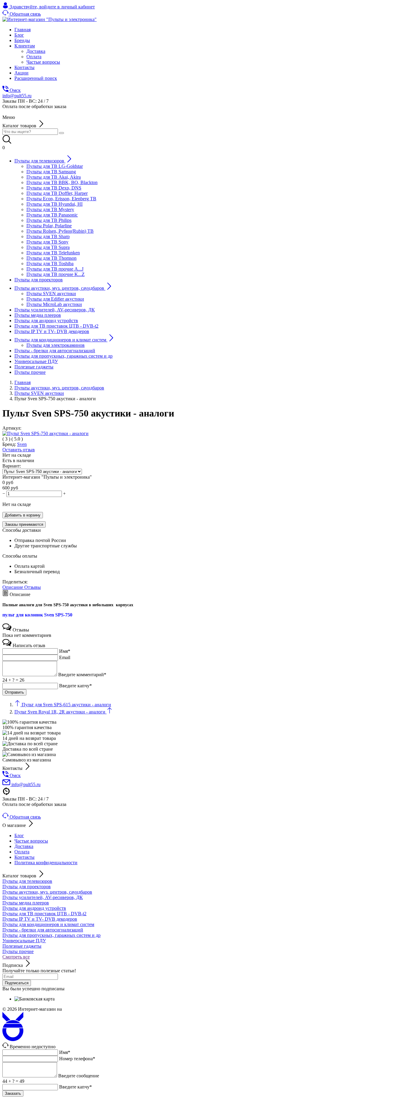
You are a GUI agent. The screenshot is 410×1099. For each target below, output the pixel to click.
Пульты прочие (18, 951)
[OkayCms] (12, 1039)
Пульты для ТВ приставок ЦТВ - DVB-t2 (44, 913)
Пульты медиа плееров (25, 902)
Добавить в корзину (23, 515)
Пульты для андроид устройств (34, 908)
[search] (61, 133)
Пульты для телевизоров (27, 881)
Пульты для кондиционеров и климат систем (48, 924)
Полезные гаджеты (21, 946)
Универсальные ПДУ (24, 940)
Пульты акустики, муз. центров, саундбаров (47, 892)
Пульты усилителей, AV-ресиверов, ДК (42, 897)
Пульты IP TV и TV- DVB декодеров (39, 919)
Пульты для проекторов (26, 886)
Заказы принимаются (24, 524)
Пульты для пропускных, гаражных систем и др (51, 935)
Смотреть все (16, 956)
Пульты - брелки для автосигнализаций (42, 929)
